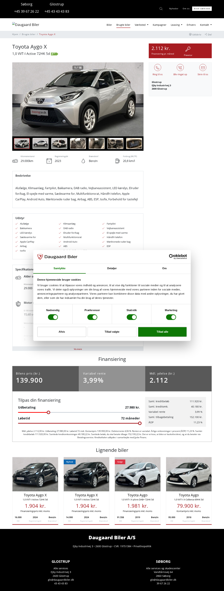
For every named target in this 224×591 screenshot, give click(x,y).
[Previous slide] (18, 99)
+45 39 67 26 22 (26, 11)
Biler (109, 24)
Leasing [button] (175, 24)
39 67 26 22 (163, 583)
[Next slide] (137, 99)
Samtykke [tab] (60, 268)
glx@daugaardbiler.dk (163, 579)
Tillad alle (162, 331)
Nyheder (173, 8)
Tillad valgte (112, 331)
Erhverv (191, 24)
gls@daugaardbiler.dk (61, 579)
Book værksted (202, 8)
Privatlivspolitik (142, 546)
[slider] (48, 412)
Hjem (15, 34)
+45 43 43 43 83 (56, 11)
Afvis (62, 331)
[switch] (92, 317)
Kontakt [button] (205, 24)
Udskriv (196, 34)
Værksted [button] (140, 24)
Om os (186, 8)
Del (209, 34)
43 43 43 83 (61, 583)
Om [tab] (164, 268)
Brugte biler (123, 24)
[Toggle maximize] (139, 66)
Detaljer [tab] (112, 268)
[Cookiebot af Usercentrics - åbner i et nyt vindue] (171, 256)
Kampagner (159, 24)
